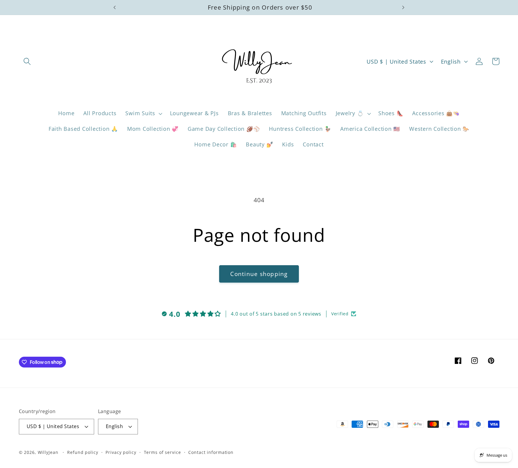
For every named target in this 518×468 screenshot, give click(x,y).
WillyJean (49, 452)
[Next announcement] (403, 7)
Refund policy (82, 452)
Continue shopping (258, 274)
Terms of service (162, 452)
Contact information (211, 452)
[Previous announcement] (114, 7)
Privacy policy (121, 452)
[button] (27, 61)
